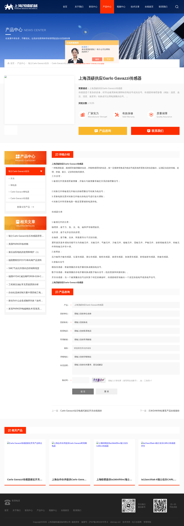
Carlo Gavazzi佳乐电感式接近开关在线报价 (81, 411)
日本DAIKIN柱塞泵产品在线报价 (164, 411)
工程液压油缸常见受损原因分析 (23, 284)
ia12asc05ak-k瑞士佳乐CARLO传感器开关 (159, 479)
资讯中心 (93, 7)
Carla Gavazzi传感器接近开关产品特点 (25, 479)
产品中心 (107, 7)
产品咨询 (105, 130)
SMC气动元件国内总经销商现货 (23, 268)
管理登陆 (147, 522)
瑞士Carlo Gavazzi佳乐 (38, 63)
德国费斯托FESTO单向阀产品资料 (25, 260)
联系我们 (163, 7)
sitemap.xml (115, 522)
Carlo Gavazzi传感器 (61, 63)
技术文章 (135, 7)
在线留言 (149, 7)
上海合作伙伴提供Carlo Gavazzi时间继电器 (70, 479)
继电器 (14, 185)
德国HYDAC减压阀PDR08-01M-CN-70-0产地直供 (26, 276)
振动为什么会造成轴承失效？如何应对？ (26, 300)
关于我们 (79, 7)
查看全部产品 (23, 207)
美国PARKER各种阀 (18, 244)
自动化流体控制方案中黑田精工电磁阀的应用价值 (26, 292)
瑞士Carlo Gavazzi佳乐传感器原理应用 (26, 236)
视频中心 (121, 7)
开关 (13, 178)
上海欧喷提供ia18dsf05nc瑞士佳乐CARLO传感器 (114, 479)
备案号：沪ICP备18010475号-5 (94, 522)
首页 (65, 7)
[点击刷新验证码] (98, 380)
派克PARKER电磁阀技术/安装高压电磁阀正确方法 (26, 309)
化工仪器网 (136, 522)
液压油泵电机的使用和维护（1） (24, 252)
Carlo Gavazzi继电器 (20, 192)
